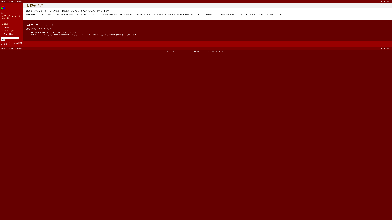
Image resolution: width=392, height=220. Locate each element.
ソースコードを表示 (8, 31)
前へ (381, 1)
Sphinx (210, 52)
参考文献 (5, 24)
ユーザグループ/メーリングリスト (42, 32)
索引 (389, 1)
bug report (65, 35)
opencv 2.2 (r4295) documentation (12, 1)
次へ (385, 1)
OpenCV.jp (119, 35)
